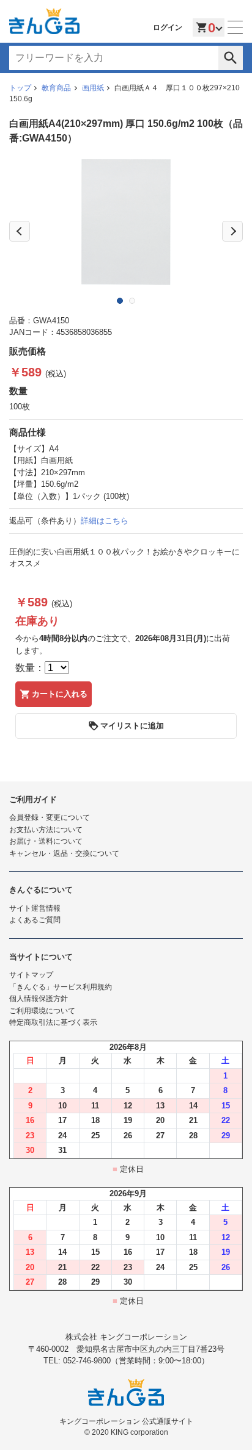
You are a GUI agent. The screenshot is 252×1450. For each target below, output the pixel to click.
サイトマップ (31, 975)
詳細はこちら (104, 520)
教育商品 (56, 88)
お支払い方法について (46, 829)
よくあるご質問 (35, 920)
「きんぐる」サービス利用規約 (60, 987)
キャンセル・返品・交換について (64, 853)
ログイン (167, 27)
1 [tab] (120, 301)
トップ (20, 88)
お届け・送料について (46, 841)
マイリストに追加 (132, 725)
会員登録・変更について (49, 817)
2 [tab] (132, 301)
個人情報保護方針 (38, 998)
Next (232, 231)
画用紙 (93, 88)
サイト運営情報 (35, 908)
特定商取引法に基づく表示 (53, 1022)
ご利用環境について (42, 1011)
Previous (19, 231)
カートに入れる (59, 693)
